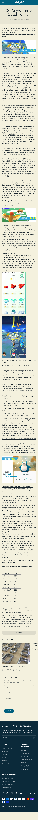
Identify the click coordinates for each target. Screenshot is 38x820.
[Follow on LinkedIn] (34, 793)
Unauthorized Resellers (9, 781)
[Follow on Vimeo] (30, 793)
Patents (23, 763)
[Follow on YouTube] (21, 793)
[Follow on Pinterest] (16, 793)
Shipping (5, 751)
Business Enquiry (7, 784)
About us (24, 750)
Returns (4, 757)
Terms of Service (13, 682)
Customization (6, 787)
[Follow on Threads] (12, 793)
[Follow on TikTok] (25, 793)
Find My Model (7, 748)
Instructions (6, 754)
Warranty (5, 761)
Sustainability (25, 769)
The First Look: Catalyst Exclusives (14, 666)
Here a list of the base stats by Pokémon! (16, 627)
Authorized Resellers (8, 778)
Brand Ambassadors (27, 756)
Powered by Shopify (20, 806)
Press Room (25, 753)
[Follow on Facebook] (3, 793)
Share (20, 632)
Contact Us (5, 764)
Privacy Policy (25, 766)
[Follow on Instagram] (7, 793)
